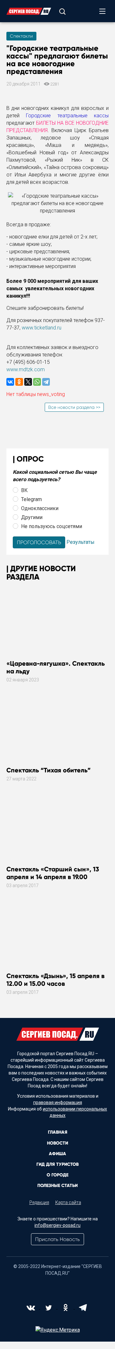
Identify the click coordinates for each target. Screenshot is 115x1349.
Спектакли (21, 36)
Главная (57, 1132)
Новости (57, 1143)
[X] (28, 382)
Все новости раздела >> (74, 407)
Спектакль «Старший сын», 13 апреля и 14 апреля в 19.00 (52, 873)
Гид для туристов (57, 1164)
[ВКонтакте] (10, 382)
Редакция (39, 1202)
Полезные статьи (57, 1185)
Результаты (80, 542)
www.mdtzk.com (25, 369)
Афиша (57, 1153)
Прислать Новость (57, 1239)
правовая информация (57, 1102)
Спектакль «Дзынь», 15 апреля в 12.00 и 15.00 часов (55, 979)
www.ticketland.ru (41, 328)
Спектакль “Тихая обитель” (48, 770)
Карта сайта (68, 1202)
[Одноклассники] (19, 382)
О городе (57, 1175)
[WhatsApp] (37, 382)
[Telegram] (46, 382)
